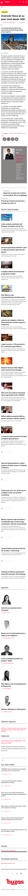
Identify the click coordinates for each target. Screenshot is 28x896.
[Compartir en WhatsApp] (12, 139)
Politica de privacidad (21, 889)
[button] (3, 6)
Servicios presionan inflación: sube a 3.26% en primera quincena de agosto (14, 250)
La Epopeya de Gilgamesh (10, 850)
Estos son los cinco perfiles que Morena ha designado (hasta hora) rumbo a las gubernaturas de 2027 (14, 794)
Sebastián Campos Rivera (9, 22)
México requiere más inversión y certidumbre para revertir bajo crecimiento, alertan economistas (13, 521)
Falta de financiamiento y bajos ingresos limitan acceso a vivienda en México (14, 465)
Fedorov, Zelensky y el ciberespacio (13, 709)
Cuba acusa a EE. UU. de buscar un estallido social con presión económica (13, 492)
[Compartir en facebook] (4, 139)
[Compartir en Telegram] (16, 139)
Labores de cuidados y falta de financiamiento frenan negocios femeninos (13, 322)
